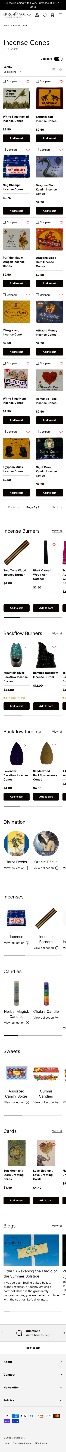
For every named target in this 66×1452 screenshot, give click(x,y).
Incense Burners (46, 939)
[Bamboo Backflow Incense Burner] (46, 655)
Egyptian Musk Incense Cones (13, 469)
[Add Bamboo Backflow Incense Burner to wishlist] (54, 647)
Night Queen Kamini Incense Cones (46, 471)
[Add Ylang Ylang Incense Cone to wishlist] (28, 295)
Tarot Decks (16, 862)
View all (57, 531)
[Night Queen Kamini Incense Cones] (49, 448)
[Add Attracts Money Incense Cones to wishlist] (61, 295)
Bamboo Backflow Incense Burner (45, 675)
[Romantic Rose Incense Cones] (49, 380)
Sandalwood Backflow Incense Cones (45, 775)
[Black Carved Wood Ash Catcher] (46, 553)
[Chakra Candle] (46, 993)
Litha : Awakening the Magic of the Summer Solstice (30, 1273)
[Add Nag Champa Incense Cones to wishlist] (28, 150)
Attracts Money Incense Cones (46, 332)
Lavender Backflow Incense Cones (16, 775)
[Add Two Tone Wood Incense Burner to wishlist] (24, 544)
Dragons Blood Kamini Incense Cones (46, 189)
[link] (13, 507)
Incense (16, 936)
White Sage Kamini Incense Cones (16, 119)
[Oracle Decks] (46, 844)
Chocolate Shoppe (22, 1443)
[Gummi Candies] (46, 1073)
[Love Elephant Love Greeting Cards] (46, 1153)
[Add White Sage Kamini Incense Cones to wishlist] (28, 81)
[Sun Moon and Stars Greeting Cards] (17, 1153)
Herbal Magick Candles (16, 1014)
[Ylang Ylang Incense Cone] (16, 311)
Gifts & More (41, 1443)
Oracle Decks (46, 862)
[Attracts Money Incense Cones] (49, 311)
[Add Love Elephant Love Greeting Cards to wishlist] (54, 1144)
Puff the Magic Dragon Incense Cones (14, 262)
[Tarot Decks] (16, 844)
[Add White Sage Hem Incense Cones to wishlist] (28, 363)
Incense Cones (20, 25)
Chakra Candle (46, 1011)
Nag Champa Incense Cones (13, 187)
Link (43, 6)
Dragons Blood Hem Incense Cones (46, 262)
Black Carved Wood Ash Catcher (42, 575)
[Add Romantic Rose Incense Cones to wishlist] (61, 363)
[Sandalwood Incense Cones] (49, 98)
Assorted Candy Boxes (16, 1093)
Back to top (33, 1347)
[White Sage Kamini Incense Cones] (16, 98)
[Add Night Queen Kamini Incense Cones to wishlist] (61, 432)
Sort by (8, 66)
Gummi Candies (46, 1093)
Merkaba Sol (18, 1437)
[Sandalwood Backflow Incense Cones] (46, 753)
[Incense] (16, 918)
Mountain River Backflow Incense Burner (16, 677)
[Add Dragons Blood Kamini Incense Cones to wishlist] (61, 150)
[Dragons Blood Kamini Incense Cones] (49, 166)
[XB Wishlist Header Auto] (45, 14)
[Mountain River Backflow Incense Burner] (17, 655)
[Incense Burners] (46, 918)
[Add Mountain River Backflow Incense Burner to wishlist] (24, 647)
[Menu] (60, 15)
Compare (46, 58)
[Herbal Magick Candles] (16, 993)
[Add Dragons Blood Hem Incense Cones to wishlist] (61, 222)
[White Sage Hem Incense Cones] (16, 380)
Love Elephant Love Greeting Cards (43, 1175)
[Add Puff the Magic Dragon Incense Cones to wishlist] (28, 222)
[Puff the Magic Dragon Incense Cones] (16, 239)
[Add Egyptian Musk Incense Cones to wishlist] (28, 432)
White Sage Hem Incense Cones (14, 400)
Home (6, 25)
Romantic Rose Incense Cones (46, 401)
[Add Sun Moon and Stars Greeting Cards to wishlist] (24, 1144)
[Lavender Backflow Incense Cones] (17, 753)
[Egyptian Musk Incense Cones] (16, 448)
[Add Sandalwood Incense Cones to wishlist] (61, 81)
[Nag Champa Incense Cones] (16, 166)
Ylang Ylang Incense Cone (12, 332)
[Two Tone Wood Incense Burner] (17, 553)
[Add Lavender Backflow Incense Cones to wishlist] (24, 745)
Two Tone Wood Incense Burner (15, 572)
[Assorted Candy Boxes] (16, 1073)
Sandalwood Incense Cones (46, 119)
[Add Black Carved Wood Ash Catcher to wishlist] (54, 544)
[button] (52, 15)
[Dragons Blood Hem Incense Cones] (49, 239)
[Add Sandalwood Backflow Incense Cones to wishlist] (54, 745)
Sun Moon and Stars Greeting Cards (14, 1175)
